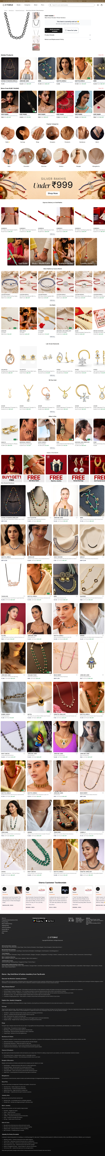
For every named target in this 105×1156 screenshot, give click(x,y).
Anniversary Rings (6, 962)
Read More (28, 904)
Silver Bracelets (13, 947)
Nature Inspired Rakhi (10, 967)
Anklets (55, 954)
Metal (35, 5)
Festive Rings (31, 962)
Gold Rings (19, 950)
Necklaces (11, 10)
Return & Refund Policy (7, 923)
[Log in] (98, 5)
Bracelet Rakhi (47, 965)
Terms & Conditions (6, 927)
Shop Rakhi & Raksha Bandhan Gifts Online (11, 965)
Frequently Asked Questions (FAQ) (10, 920)
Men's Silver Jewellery (20, 958)
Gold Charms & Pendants (28, 950)
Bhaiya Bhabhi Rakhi (71, 965)
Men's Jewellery (69, 954)
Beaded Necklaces (20, 10)
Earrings (4, 954)
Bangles (33, 954)
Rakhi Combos (94, 965)
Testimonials (5, 931)
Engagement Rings (23, 962)
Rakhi (75, 954)
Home (5, 10)
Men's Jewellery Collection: (8, 958)
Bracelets (14, 954)
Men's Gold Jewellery (32, 958)
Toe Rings (50, 954)
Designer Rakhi (33, 965)
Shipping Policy (5, 925)
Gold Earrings (5, 950)
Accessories (80, 954)
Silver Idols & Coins (57, 947)
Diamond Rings (87, 954)
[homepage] (7, 5)
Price (42, 5)
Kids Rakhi (63, 965)
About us (4, 918)
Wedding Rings (14, 962)
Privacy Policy (5, 921)
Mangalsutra (44, 954)
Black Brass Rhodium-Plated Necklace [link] (35, 10)
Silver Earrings (5, 947)
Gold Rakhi (40, 965)
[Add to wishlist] (24, 517)
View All (100, 55)
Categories (27, 5)
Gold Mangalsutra (54, 950)
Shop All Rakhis (25, 965)
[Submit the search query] (50, 5)
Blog (3, 933)
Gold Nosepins (45, 950)
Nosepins (38, 954)
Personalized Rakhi (55, 965)
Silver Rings (20, 947)
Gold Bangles (38, 950)
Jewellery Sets (61, 954)
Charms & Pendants (25, 954)
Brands (18, 5)
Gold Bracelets (12, 950)
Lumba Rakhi (79, 965)
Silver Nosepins (48, 947)
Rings (19, 954)
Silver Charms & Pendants (30, 947)
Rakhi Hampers (86, 965)
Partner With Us (5, 929)
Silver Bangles (40, 947)
